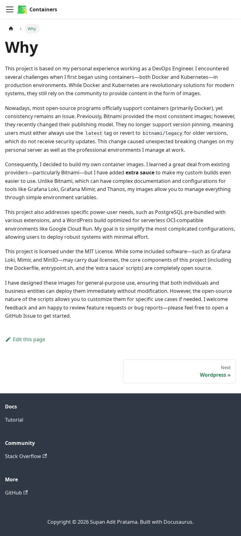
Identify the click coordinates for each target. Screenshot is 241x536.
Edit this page (29, 339)
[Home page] (11, 29)
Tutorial (14, 419)
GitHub (13, 492)
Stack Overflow (23, 456)
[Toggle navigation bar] (9, 9)
